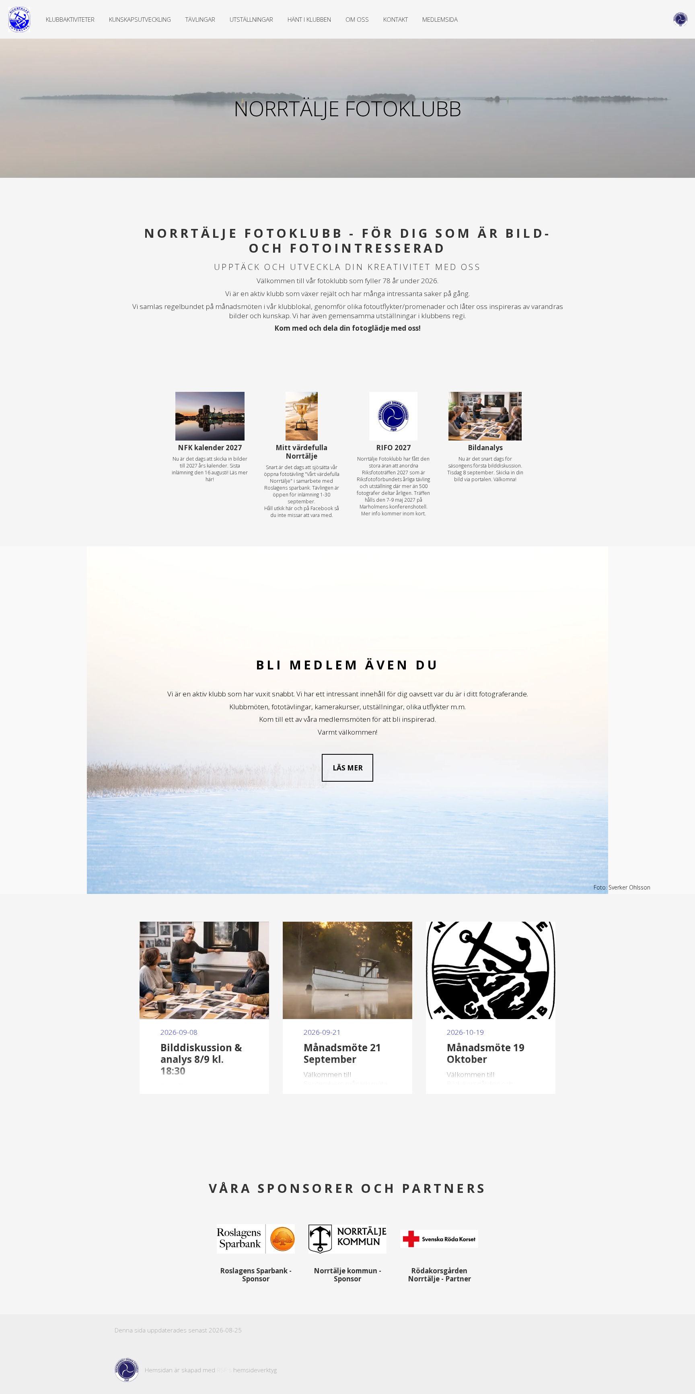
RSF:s (224, 1370)
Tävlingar (200, 19)
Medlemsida (440, 19)
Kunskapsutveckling (140, 19)
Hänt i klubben (309, 19)
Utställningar (251, 19)
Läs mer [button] (348, 767)
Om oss (357, 19)
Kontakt (395, 19)
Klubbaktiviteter (70, 19)
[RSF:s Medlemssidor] (680, 19)
